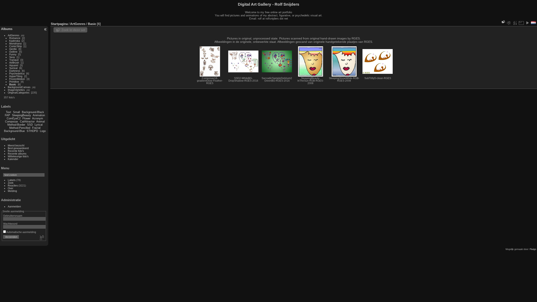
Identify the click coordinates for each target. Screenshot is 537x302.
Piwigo (533, 249)
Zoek (10, 182)
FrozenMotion (17, 79)
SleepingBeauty (21, 115)
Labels (12, 180)
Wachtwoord (10, 223)
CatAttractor (27, 121)
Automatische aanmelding (21, 232)
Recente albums (17, 153)
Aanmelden (14, 206)
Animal (40, 121)
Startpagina (59, 24)
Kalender (13, 159)
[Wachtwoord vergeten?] (41, 238)
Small (16, 112)
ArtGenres (13, 35)
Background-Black (33, 112)
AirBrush (14, 62)
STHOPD (32, 131)
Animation (39, 115)
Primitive (14, 81)
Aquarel (13, 65)
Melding (12, 191)
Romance (14, 38)
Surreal (13, 68)
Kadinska (14, 40)
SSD (30, 124)
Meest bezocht (16, 145)
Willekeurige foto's (18, 156)
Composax (11, 121)
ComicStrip (15, 46)
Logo (43, 131)
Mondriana (15, 43)
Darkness (14, 70)
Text (8, 112)
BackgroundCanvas (19, 87)
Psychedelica (17, 73)
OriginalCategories (18, 92)
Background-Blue (14, 131)
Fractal (36, 127)
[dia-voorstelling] (527, 23)
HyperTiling (15, 76)
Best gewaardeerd (18, 148)
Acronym (37, 118)
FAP (7, 115)
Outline (13, 51)
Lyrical (39, 124)
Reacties (13, 185)
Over (10, 188)
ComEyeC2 (14, 118)
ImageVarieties (16, 90)
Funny (12, 54)
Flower (26, 118)
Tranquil (14, 60)
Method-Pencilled (19, 127)
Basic (12, 84)
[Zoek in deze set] (503, 21)
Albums (6, 29)
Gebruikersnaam (12, 215)
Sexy (12, 57)
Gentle (13, 49)
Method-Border (16, 124)
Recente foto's (16, 151)
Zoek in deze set (73, 30)
